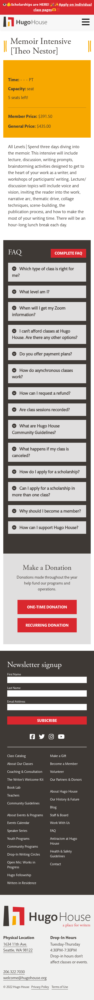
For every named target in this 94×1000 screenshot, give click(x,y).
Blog (53, 807)
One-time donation (47, 607)
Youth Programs (18, 838)
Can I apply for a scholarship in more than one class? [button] (43, 492)
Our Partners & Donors (66, 779)
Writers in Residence (21, 883)
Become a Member (64, 764)
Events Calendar (18, 823)
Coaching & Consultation (24, 772)
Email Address (16, 701)
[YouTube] (61, 736)
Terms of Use (60, 987)
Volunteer (57, 772)
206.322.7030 (14, 971)
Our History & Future (64, 799)
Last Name (14, 688)
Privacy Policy (40, 987)
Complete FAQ (68, 253)
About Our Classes (20, 764)
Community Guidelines (23, 803)
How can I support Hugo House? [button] (48, 527)
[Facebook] (32, 736)
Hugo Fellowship (19, 875)
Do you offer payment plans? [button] (45, 354)
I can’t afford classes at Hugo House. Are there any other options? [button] (44, 334)
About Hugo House (64, 791)
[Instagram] (51, 736)
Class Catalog (16, 756)
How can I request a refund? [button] (44, 393)
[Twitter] (42, 736)
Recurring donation (47, 625)
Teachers (13, 795)
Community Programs (22, 846)
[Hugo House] (46, 916)
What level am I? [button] (34, 292)
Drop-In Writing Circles (23, 854)
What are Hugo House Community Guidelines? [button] (36, 429)
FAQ (53, 831)
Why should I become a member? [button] (50, 511)
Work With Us (60, 823)
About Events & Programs (25, 815)
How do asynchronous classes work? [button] (42, 374)
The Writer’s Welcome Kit (25, 779)
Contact (55, 864)
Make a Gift (58, 756)
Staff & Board (59, 815)
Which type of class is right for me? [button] (43, 272)
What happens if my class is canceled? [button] (40, 452)
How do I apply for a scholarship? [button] (49, 472)
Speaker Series (17, 831)
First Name (14, 674)
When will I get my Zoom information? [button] (39, 311)
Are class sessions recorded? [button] (44, 409)
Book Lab (14, 787)
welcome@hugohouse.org (25, 977)
